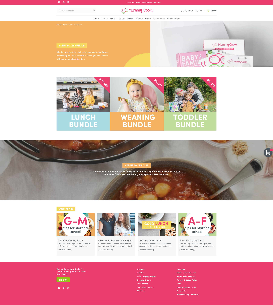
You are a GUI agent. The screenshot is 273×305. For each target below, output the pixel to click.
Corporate (181, 291)
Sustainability (142, 283)
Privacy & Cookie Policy (187, 280)
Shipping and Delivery (186, 272)
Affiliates (141, 291)
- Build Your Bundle (75, 24)
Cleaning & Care (144, 280)
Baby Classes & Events (146, 276)
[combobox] (76, 10)
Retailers (140, 272)
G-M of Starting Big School (70, 240)
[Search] (94, 10)
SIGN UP (63, 279)
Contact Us (181, 269)
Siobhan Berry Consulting (187, 294)
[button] (96, 18)
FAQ (179, 283)
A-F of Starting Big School (191, 240)
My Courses (200, 11)
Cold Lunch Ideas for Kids (150, 240)
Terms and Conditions (186, 276)
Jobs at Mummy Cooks (186, 287)
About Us (140, 269)
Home (59, 24)
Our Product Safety (145, 287)
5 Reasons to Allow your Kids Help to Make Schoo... (115, 240)
